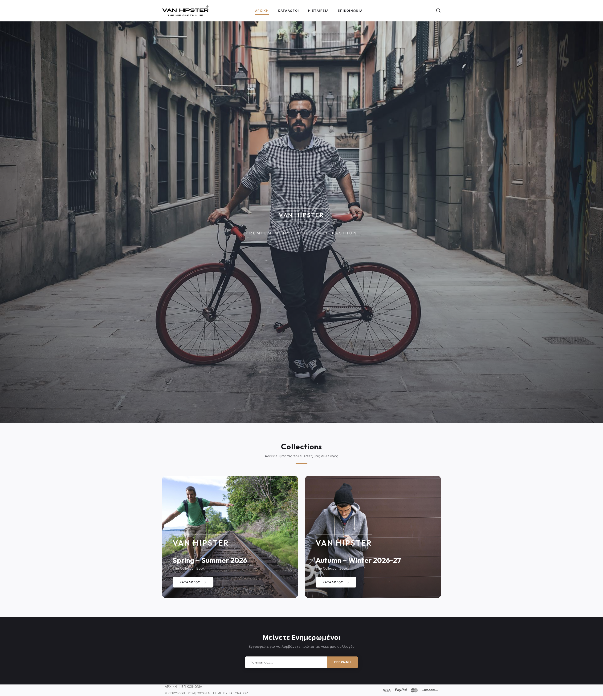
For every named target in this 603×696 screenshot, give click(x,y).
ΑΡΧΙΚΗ (171, 686)
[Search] (438, 10)
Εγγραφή (342, 662)
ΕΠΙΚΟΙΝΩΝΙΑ (191, 686)
